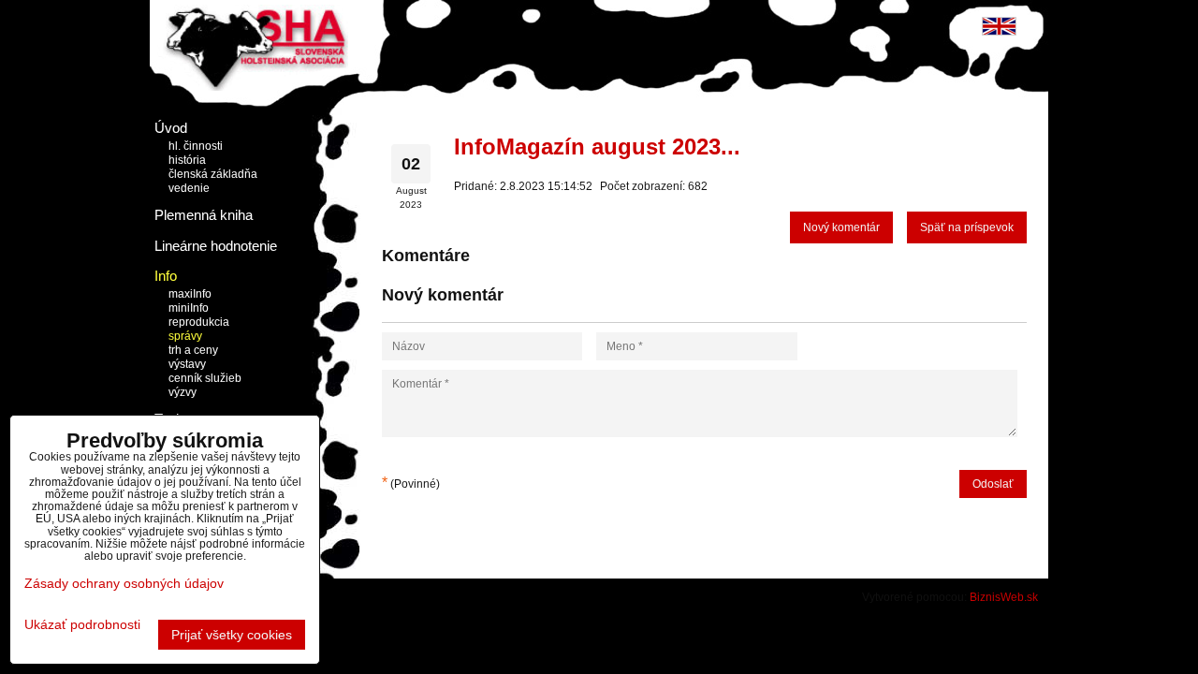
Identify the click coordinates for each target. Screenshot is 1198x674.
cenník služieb (204, 378)
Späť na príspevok (967, 227)
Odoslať (993, 484)
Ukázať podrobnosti (82, 625)
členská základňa (212, 174)
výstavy (187, 364)
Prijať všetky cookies (231, 634)
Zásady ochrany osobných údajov (124, 583)
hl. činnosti (195, 146)
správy (185, 336)
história (187, 160)
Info (165, 276)
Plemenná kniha (203, 215)
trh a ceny (193, 350)
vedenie (189, 188)
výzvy (182, 392)
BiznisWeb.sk (1004, 597)
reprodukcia (198, 322)
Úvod (170, 128)
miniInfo (188, 308)
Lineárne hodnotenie (215, 246)
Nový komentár (841, 227)
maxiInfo (190, 293)
